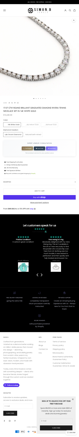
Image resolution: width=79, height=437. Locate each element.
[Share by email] (18, 103)
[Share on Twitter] (12, 103)
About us (42, 341)
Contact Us (43, 349)
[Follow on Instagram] (10, 421)
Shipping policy (59, 349)
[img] (39, 229)
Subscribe (56, 428)
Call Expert (28, 148)
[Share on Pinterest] (15, 103)
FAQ (40, 353)
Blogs (41, 345)
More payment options (39, 202)
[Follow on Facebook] (4, 421)
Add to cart (40, 191)
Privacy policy (58, 345)
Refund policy (58, 353)
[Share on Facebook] (9, 103)
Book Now (52, 148)
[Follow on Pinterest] (15, 421)
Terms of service (59, 341)
